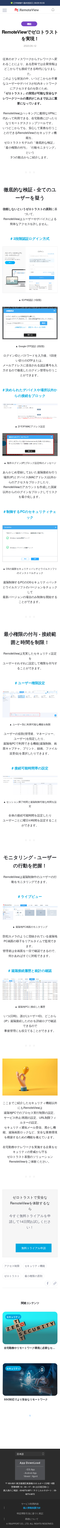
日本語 (20, 1453)
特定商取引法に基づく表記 (30, 1513)
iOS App (31, 1469)
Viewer (27, 1476)
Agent (35, 1476)
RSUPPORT (14, 1523)
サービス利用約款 (30, 1504)
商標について (31, 1519)
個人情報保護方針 (32, 1508)
